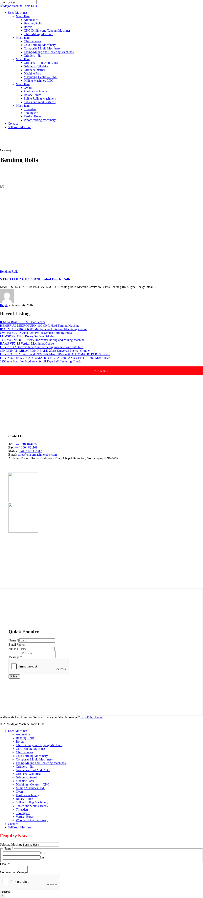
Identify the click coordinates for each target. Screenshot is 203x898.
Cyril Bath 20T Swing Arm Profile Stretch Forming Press (36, 332)
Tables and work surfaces (32, 806)
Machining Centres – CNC (33, 784)
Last (42, 857)
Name (13, 640)
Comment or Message (13, 872)
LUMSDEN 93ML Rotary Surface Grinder (27, 336)
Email (13, 644)
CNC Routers (24, 752)
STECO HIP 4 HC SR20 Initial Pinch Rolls (35, 279)
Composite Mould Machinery (34, 759)
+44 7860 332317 (30, 451)
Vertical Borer (24, 816)
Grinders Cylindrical (28, 773)
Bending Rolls (9, 271)
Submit (14, 676)
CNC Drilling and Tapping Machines (39, 745)
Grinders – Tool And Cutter (33, 770)
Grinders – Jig (25, 766)
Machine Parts (25, 781)
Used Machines (17, 730)
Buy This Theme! (91, 717)
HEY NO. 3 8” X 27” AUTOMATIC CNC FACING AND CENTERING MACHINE (55, 357)
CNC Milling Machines (30, 748)
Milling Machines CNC (30, 788)
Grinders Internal (26, 777)
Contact (13, 823)
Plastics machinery (27, 795)
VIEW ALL (101, 370)
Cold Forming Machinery (32, 756)
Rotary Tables (24, 798)
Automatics (23, 734)
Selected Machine (11, 844)
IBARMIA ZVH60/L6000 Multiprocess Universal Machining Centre (43, 329)
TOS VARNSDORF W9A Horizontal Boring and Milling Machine (42, 340)
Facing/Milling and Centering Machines (41, 763)
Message (15, 657)
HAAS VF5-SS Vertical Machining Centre (27, 343)
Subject (13, 648)
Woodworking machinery (32, 820)
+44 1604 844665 (25, 444)
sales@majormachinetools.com (37, 454)
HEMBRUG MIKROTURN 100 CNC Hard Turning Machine (39, 325)
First (42, 853)
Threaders (22, 809)
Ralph (4, 305)
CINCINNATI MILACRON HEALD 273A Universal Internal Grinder (45, 350)
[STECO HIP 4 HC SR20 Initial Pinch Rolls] (63, 268)
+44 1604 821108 (26, 447)
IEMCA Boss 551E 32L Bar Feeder (22, 322)
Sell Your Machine (19, 827)
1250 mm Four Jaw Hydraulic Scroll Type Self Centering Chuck (40, 361)
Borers (20, 741)
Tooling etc (23, 813)
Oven (19, 791)
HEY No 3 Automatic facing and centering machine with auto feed (41, 347)
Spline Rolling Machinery (32, 802)
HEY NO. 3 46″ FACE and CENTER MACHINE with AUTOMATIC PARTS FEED (55, 354)
